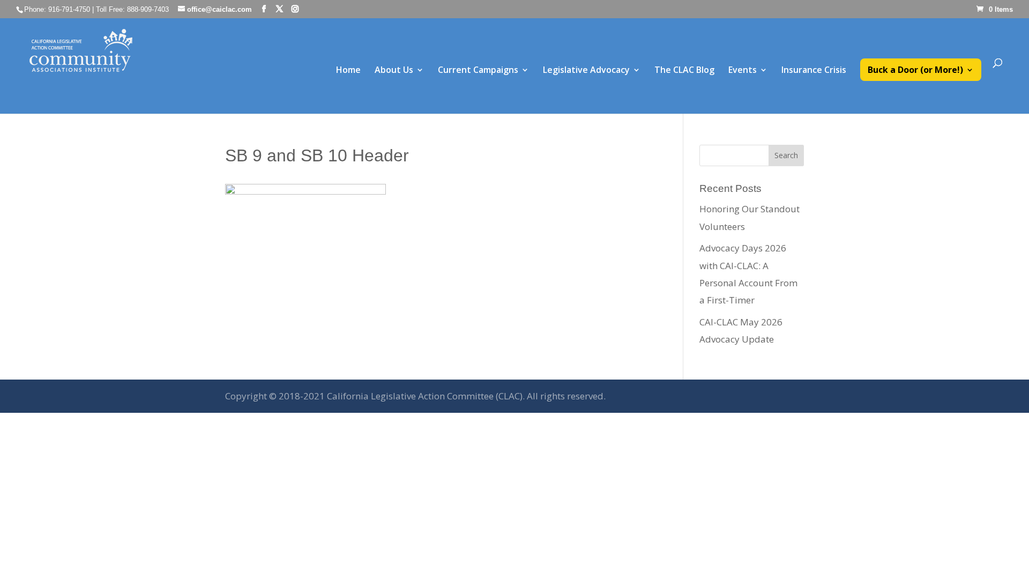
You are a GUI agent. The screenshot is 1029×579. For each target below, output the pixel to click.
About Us (394, 71)
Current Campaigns (478, 71)
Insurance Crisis (813, 71)
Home (348, 71)
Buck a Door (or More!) (915, 71)
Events (742, 71)
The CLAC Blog (684, 71)
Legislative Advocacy (586, 71)
